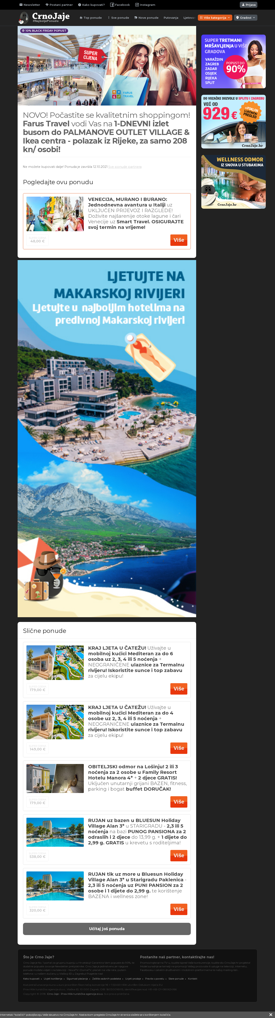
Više (179, 240)
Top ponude (90, 17)
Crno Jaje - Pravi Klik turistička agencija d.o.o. (75, 993)
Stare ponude (176, 978)
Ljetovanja (191, 17)
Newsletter (29, 5)
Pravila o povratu (154, 978)
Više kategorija (215, 17)
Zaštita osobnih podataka (106, 978)
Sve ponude (118, 17)
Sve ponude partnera (125, 167)
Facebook (122, 4)
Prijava (248, 5)
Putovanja (171, 17)
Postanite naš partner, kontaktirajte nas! (177, 957)
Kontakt (192, 978)
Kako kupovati (31, 978)
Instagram (147, 4)
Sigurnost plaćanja (77, 978)
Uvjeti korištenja (53, 978)
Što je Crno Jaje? (38, 957)
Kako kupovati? (91, 5)
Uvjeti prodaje (133, 978)
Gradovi (246, 17)
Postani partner (59, 5)
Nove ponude (146, 17)
